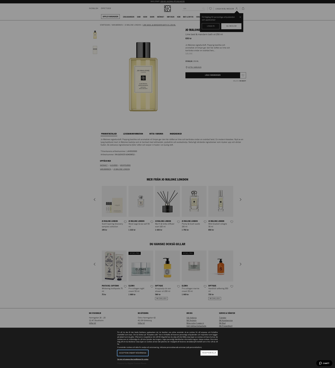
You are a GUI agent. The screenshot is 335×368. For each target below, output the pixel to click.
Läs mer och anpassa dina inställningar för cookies (132, 359)
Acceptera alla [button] (209, 353)
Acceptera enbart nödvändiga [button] (132, 353)
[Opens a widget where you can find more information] (324, 363)
